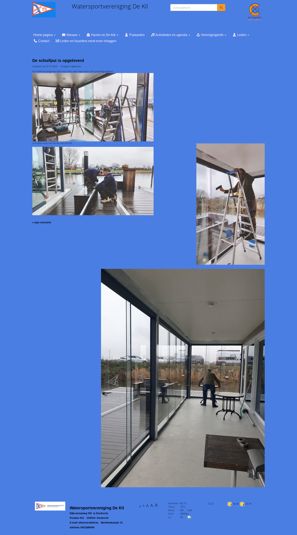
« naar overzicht (41, 222)
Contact (43, 41)
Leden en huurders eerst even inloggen (87, 41)
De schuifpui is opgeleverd (58, 60)
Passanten (136, 35)
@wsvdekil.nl (88, 522)
